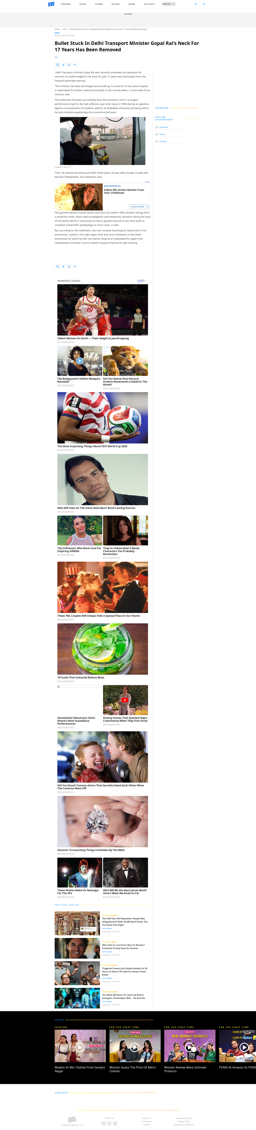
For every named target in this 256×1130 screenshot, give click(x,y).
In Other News (109, 942)
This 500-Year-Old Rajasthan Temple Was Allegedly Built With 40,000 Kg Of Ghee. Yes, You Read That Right (125, 921)
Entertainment (110, 915)
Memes (131, 4)
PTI (56, 57)
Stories (99, 4)
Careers (146, 1124)
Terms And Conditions (184, 1124)
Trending (66, 4)
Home (57, 29)
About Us (146, 1118)
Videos (83, 4)
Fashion (61, 1027)
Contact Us (147, 1121)
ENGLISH (167, 4)
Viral (65, 29)
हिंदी (173, 4)
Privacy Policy (183, 1121)
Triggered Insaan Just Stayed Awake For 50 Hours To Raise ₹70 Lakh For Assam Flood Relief (124, 971)
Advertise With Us (183, 1118)
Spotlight (149, 4)
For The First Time (124, 1027)
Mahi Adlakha (107, 928)
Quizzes (116, 4)
